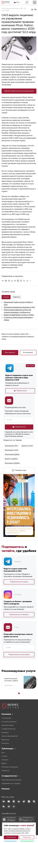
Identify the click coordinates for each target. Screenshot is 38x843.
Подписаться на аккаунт (19, 614)
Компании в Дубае (12, 463)
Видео (4, 763)
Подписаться (21, 390)
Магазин (6, 789)
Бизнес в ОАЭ (27, 446)
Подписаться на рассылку (19, 654)
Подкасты (5, 770)
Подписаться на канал (19, 582)
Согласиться (11, 837)
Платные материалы (10, 767)
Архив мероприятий (10, 736)
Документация (7, 725)
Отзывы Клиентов (8, 729)
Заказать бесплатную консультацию (19, 91)
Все (3, 752)
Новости (16, 297)
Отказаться (27, 837)
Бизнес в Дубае (11, 459)
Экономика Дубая (12, 454)
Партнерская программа (12, 780)
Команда (5, 732)
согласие (8, 434)
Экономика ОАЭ (11, 446)
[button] (19, 693)
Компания (6, 714)
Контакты (5, 743)
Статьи (6, 297)
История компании (9, 722)
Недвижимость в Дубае (11, 783)
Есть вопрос (28, 352)
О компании (6, 718)
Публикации (7, 748)
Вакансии (5, 740)
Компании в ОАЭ (11, 450)
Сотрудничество (9, 776)
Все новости (10, 352)
